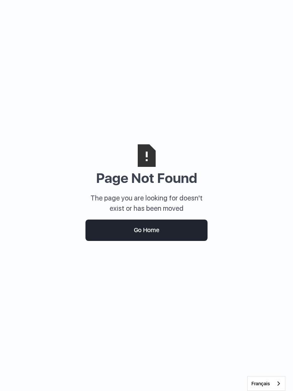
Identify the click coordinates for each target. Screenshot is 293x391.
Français (260, 383)
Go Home (146, 230)
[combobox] (266, 383)
